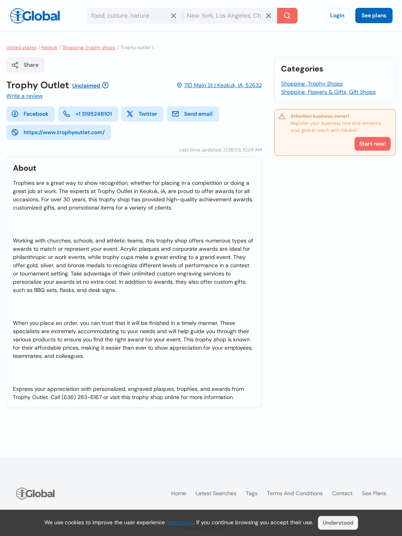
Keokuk (49, 47)
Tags (252, 493)
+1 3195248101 (93, 113)
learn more (180, 522)
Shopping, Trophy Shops (312, 83)
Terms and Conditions (295, 493)
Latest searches (216, 493)
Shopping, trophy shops (88, 47)
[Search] (287, 16)
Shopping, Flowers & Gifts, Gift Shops (328, 91)
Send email (198, 113)
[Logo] (34, 16)
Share (31, 64)
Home (178, 493)
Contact (342, 493)
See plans (374, 15)
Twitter (148, 113)
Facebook (36, 113)
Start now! (372, 143)
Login (337, 15)
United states (21, 47)
